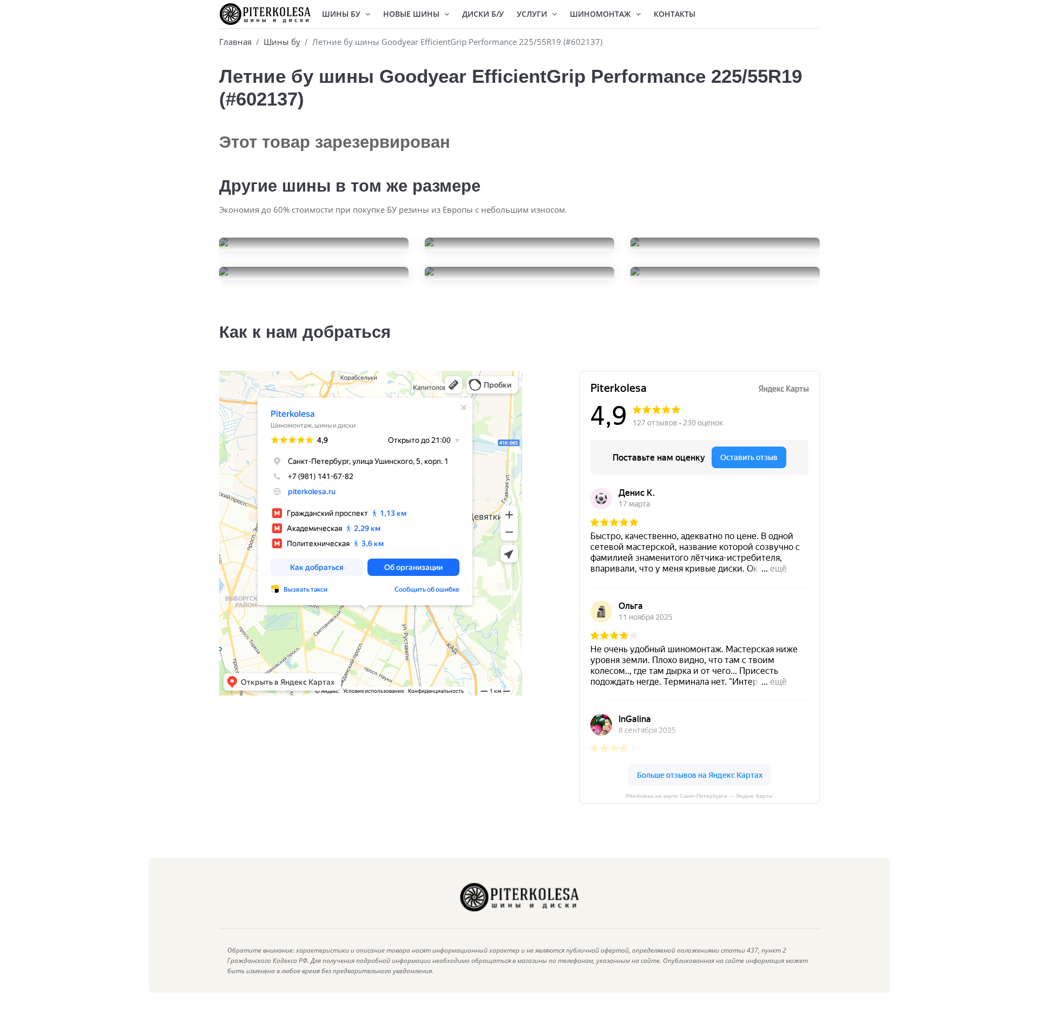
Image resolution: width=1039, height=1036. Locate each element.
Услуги (533, 14)
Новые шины (412, 14)
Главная (235, 41)
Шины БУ (342, 14)
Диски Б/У (483, 14)
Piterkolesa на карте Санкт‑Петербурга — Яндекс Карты (699, 796)
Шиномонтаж (601, 14)
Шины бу (282, 41)
